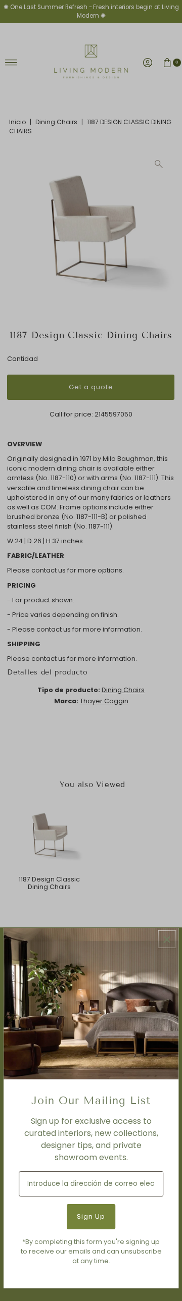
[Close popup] (167, 939)
